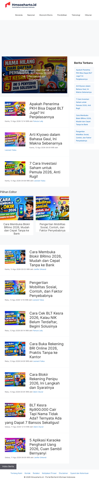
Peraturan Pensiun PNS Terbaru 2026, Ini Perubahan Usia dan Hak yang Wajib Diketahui (34, 75)
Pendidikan (62, 15)
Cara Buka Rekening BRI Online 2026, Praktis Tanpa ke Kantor (46, 350)
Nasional (31, 15)
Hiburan (88, 15)
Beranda (18, 15)
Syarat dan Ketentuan (79, 473)
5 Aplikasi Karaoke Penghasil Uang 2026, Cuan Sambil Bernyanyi (45, 446)
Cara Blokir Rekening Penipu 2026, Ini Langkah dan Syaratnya (44, 381)
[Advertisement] (49, 38)
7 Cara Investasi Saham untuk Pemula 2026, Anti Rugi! (44, 170)
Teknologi (76, 15)
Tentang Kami (16, 473)
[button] (3, 75)
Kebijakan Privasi (49, 473)
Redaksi (36, 473)
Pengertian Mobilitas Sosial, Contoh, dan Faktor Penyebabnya (52, 227)
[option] (34, 74)
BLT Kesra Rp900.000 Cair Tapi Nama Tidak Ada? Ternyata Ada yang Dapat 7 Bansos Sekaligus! (33, 414)
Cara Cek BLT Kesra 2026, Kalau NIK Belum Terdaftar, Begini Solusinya (46, 319)
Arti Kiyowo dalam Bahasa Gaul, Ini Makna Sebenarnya (45, 138)
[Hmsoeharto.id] (21, 5)
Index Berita (8, 466)
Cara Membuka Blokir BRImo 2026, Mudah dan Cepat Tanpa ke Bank (16, 229)
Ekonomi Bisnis (46, 15)
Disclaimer (63, 473)
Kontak (27, 473)
